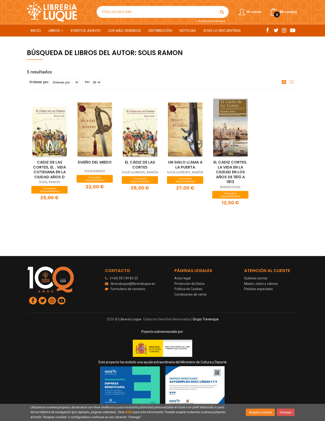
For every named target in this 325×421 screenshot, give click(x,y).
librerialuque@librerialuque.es (133, 284)
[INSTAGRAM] (284, 30)
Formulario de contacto (128, 289)
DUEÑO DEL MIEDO (95, 162)
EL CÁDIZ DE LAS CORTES (140, 164)
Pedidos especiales (258, 289)
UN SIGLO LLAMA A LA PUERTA (185, 164)
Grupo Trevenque (206, 319)
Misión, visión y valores (261, 284)
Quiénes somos (255, 278)
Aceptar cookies (260, 412)
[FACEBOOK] (267, 30)
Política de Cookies (188, 289)
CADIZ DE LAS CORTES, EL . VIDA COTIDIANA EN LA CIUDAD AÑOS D (49, 169)
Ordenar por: (39, 82)
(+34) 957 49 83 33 (124, 278)
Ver (87, 82)
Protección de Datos (189, 284)
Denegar (285, 412)
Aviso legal (182, 278)
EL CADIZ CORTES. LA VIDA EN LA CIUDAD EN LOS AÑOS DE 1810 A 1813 (230, 172)
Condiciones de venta (190, 294)
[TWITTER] (276, 30)
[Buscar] (222, 12)
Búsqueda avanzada (211, 21)
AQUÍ (129, 412)
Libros (55, 30)
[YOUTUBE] (292, 30)
